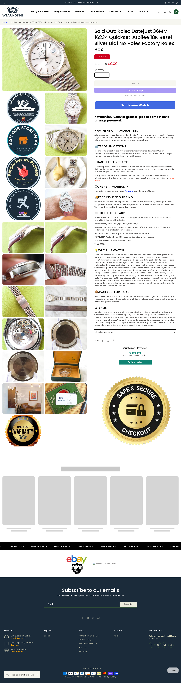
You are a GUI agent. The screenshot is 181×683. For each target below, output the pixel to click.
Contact (15, 645)
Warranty (129, 191)
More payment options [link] (135, 96)
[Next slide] (159, 2)
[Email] (173, 2)
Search (47, 636)
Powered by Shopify (107, 677)
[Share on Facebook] (102, 340)
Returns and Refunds (88, 643)
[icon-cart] (170, 11)
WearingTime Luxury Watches (84, 677)
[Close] (37, 675)
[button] (135, 83)
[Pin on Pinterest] (113, 340)
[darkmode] (176, 11)
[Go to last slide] (4, 2)
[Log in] (164, 11)
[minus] (97, 75)
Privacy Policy (85, 640)
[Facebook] (165, 2)
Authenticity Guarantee (89, 636)
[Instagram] (169, 2)
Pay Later (83, 647)
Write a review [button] (135, 362)
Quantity (99, 69)
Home (5, 22)
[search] (159, 11)
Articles (117, 636)
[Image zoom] (44, 59)
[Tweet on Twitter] (108, 340)
